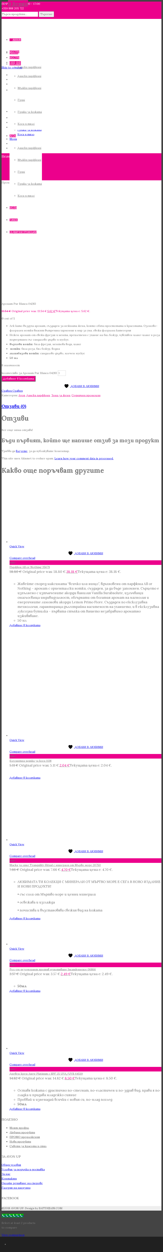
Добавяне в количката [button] (25, 777)
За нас (6, 1174)
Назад (6, 156)
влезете (21, 451)
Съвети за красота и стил (28, 1146)
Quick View (17, 546)
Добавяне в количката (18, 378)
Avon (13, 136)
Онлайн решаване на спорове (22, 1183)
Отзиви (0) (14, 406)
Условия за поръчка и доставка (23, 1169)
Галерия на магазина (16, 1187)
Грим (21, 100)
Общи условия (11, 1165)
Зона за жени (60, 395)
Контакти (9, 1178)
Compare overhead (22, 558)
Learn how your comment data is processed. (84, 458)
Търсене (46, 14)
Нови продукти (20, 1141)
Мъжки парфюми (29, 88)
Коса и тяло (26, 124)
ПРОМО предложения (25, 1137)
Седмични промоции (86, 395)
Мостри (14, 52)
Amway (17, 39)
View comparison (13, 1235)
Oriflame (15, 64)
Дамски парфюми (29, 76)
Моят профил (19, 1128)
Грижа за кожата (30, 112)
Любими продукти (22, 1132)
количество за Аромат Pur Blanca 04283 (29, 373)
